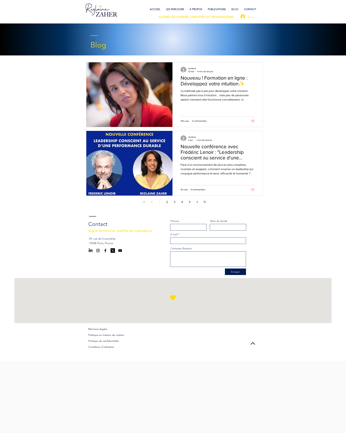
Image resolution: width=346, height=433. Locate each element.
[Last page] (204, 202)
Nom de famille (218, 221)
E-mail (173, 234)
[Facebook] (105, 250)
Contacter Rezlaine (181, 248)
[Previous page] (151, 202)
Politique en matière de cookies (106, 335)
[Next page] (197, 202)
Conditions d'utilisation (101, 346)
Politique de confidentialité (103, 341)
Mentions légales (97, 329)
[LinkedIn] (90, 250)
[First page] (144, 202)
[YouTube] (120, 250)
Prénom (174, 221)
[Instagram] (98, 250)
